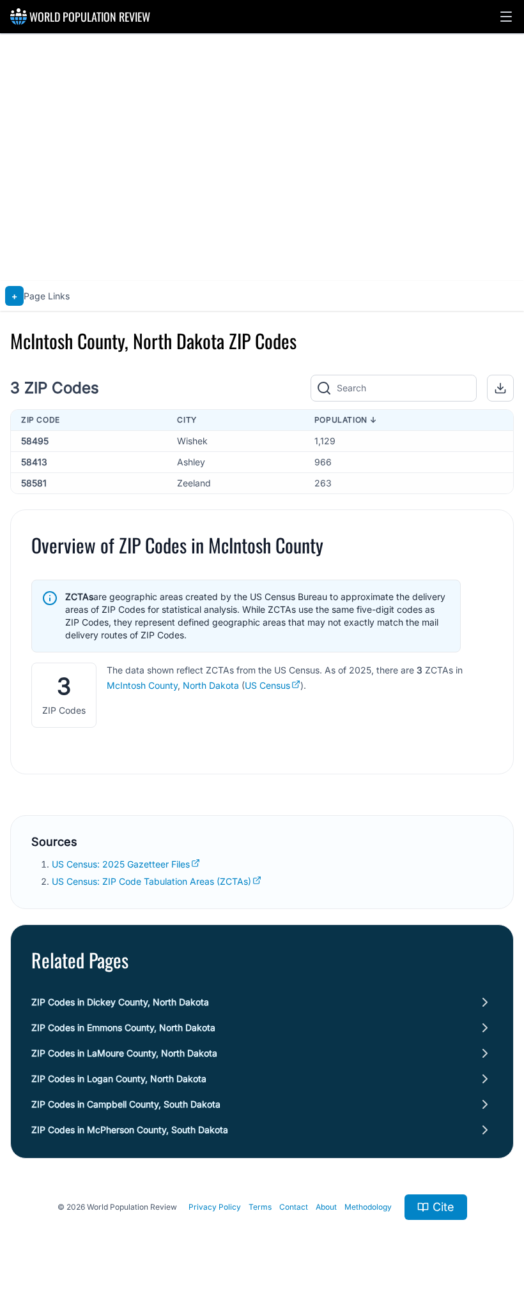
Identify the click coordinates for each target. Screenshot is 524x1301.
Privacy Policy (215, 1207)
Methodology (368, 1207)
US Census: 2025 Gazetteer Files (121, 864)
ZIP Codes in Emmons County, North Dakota (123, 1027)
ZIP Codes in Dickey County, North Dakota (120, 1001)
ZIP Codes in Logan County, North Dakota (118, 1078)
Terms (260, 1207)
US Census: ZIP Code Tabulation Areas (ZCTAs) (151, 881)
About (326, 1207)
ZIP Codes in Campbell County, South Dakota (125, 1104)
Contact (293, 1207)
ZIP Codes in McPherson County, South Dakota (129, 1129)
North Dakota (211, 685)
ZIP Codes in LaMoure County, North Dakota (124, 1053)
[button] (506, 16)
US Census (267, 685)
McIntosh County (142, 685)
